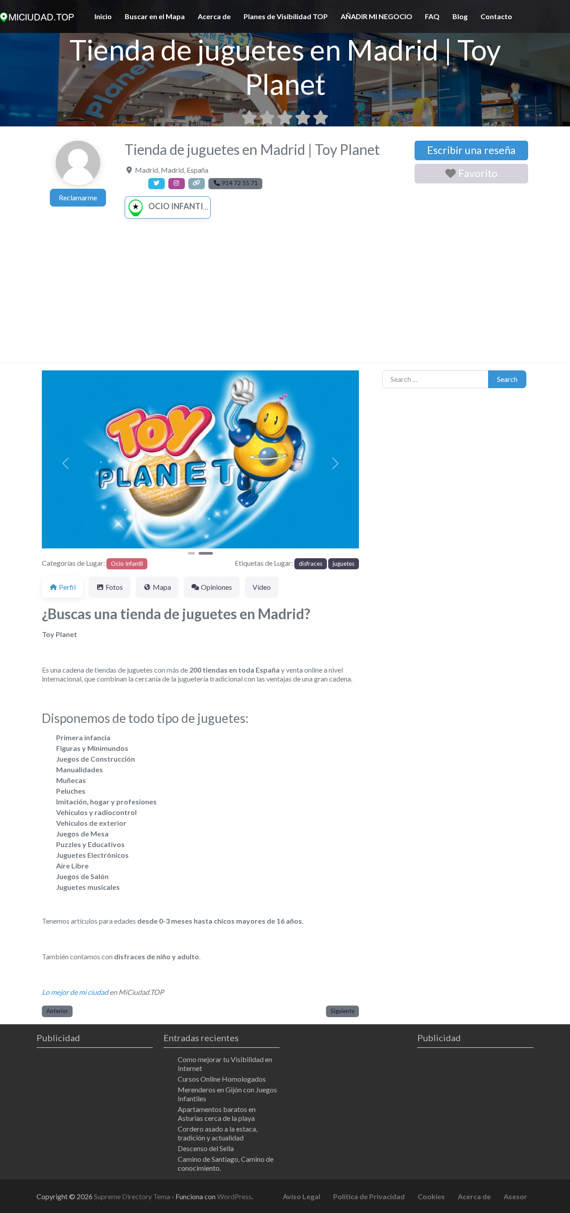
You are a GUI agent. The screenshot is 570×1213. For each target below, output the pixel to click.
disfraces (310, 563)
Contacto (496, 16)
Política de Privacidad (369, 1196)
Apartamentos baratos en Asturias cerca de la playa (217, 1113)
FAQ (432, 16)
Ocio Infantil (177, 206)
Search (507, 379)
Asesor (515, 1196)
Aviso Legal (301, 1196)
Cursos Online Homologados (222, 1079)
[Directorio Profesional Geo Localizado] (37, 15)
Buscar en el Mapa (155, 16)
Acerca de (214, 16)
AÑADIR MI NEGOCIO (376, 16)
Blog (460, 16)
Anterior (57, 1010)
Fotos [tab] (114, 587)
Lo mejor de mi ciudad (75, 992)
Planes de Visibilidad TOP (286, 16)
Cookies (431, 1196)
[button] (66, 463)
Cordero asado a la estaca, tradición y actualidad (217, 1133)
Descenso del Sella (206, 1148)
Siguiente (342, 1010)
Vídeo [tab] (261, 587)
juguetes (343, 563)
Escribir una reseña (471, 150)
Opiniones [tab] (216, 587)
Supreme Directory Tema (132, 1196)
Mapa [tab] (162, 587)
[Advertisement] (285, 296)
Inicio (103, 16)
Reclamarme (78, 197)
